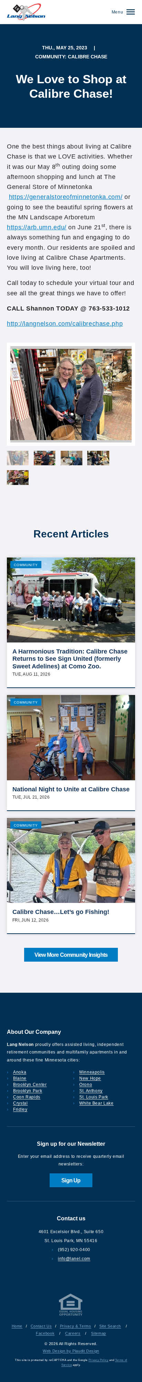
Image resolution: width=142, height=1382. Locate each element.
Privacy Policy (99, 1360)
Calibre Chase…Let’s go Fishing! (60, 911)
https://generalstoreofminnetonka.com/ (66, 196)
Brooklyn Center (30, 1084)
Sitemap (98, 1333)
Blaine (20, 1078)
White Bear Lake (96, 1103)
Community (26, 565)
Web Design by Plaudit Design (71, 1351)
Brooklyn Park (27, 1090)
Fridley (20, 1109)
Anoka (19, 1072)
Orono (85, 1084)
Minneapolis (92, 1072)
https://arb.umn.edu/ (37, 227)
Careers (72, 1333)
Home (17, 1326)
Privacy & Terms (75, 1326)
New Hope (90, 1078)
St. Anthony (91, 1090)
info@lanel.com (74, 1258)
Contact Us (41, 1326)
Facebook (45, 1333)
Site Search (110, 1326)
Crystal (20, 1103)
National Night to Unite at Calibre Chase (71, 789)
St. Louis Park (93, 1097)
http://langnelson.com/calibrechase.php (65, 323)
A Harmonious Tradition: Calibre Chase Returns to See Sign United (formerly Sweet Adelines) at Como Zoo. (70, 659)
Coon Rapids (26, 1097)
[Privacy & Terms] (71, 1316)
